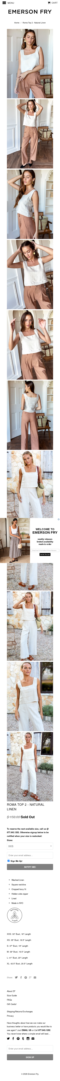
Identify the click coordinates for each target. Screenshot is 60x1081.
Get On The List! (45, 554)
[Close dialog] (58, 519)
